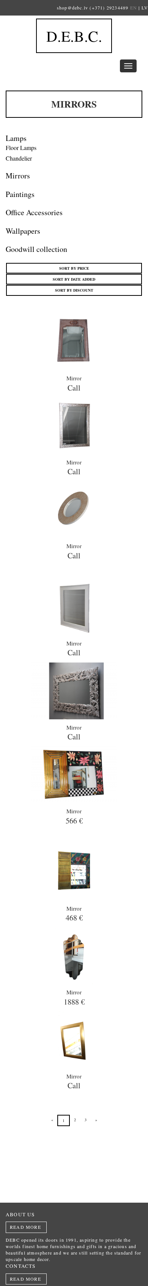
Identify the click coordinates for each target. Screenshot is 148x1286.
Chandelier (19, 158)
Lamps (16, 138)
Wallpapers (23, 231)
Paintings (20, 194)
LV (145, 8)
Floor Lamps (21, 148)
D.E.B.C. (74, 36)
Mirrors (18, 175)
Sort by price (74, 268)
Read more (25, 1227)
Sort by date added (74, 279)
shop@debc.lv (72, 8)
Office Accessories (34, 212)
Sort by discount (74, 290)
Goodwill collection (36, 249)
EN (133, 8)
